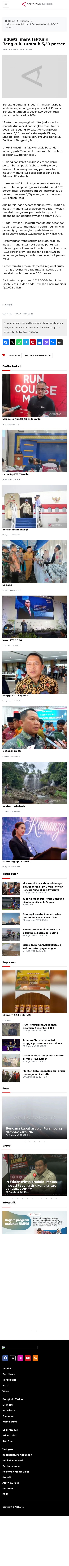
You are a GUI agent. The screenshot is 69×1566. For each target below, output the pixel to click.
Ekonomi (25, 21)
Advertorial (9, 1435)
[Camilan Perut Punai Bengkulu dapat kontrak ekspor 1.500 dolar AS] (34, 991)
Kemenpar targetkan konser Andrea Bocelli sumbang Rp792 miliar (30, 860)
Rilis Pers (7, 1441)
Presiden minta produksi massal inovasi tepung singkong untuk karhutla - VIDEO (32, 1185)
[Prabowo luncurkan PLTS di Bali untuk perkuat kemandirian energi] (34, 506)
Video (6, 1145)
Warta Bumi (9, 1421)
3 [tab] (34, 1141)
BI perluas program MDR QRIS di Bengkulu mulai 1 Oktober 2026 (34, 749)
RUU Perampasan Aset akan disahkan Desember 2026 (40, 1026)
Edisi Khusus (10, 1429)
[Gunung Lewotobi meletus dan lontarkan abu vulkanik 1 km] (11, 918)
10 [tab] (56, 1198)
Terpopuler (10, 873)
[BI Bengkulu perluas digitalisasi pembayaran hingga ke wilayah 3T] (34, 672)
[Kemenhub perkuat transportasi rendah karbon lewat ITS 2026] (34, 616)
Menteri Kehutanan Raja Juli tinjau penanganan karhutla (44, 1073)
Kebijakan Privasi (12, 1460)
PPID (5, 1494)
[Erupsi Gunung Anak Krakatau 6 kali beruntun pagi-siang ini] (11, 949)
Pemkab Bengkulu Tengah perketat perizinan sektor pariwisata (31, 804)
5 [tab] (44, 1141)
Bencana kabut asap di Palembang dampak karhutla (34, 1130)
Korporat (7, 1488)
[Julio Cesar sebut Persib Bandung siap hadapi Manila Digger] (11, 903)
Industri (14, 355)
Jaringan (7, 1449)
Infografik (9, 1202)
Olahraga (7, 1416)
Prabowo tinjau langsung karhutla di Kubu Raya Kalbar (43, 1057)
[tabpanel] (34, 1117)
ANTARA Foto (10, 1482)
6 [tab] (37, 1198)
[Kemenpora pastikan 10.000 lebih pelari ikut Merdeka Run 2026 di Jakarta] (34, 395)
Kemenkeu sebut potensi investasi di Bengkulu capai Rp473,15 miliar (32, 472)
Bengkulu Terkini (12, 1399)
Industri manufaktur (37, 355)
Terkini (6, 1368)
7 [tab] (41, 1198)
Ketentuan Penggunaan (17, 1454)
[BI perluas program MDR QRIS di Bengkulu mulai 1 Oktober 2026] (34, 727)
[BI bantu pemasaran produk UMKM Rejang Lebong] (34, 561)
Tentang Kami (11, 1466)
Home (11, 21)
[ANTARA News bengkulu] (38, 4)
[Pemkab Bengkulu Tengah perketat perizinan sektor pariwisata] (34, 782)
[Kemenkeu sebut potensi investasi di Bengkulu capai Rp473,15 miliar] (34, 450)
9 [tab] (51, 1198)
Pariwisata (8, 1410)
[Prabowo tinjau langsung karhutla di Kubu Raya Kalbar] (11, 1060)
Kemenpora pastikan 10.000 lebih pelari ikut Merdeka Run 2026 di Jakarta (31, 417)
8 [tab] (46, 1198)
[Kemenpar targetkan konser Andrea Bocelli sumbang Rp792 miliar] (34, 838)
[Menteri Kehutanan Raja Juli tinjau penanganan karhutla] (11, 1075)
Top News (9, 962)
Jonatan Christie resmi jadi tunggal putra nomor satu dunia (42, 1042)
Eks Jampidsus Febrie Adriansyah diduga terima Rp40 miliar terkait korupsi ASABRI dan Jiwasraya (43, 887)
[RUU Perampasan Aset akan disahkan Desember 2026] (11, 1029)
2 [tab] (29, 1141)
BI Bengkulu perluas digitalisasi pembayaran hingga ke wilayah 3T (31, 694)
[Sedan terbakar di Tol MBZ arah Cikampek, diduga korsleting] (11, 934)
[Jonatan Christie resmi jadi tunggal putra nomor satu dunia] (11, 1044)
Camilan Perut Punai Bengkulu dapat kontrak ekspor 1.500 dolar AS (31, 1013)
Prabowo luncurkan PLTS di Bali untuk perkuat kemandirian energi (32, 528)
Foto (5, 1088)
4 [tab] (39, 1141)
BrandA (6, 1477)
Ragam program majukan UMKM (32, 1321)
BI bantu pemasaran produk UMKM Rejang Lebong (29, 583)
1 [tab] (24, 1141)
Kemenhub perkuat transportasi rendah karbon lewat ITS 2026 (33, 638)
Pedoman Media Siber (15, 1471)
